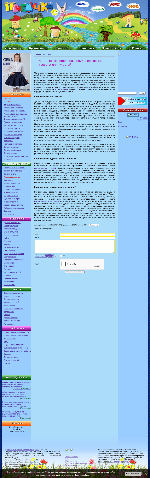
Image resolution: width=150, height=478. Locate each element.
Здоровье (8, 354)
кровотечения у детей (45, 168)
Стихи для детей (11, 226)
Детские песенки (11, 318)
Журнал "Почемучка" (12, 105)
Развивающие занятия (13, 108)
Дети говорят (9, 281)
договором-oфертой (119, 462)
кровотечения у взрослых (46, 201)
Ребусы (7, 315)
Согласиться (133, 473)
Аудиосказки (9, 312)
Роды (6, 342)
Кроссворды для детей (13, 293)
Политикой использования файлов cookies (70, 475)
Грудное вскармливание (14, 345)
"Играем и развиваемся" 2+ (15, 119)
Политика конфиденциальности (76, 463)
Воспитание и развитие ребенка (17, 351)
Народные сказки (11, 235)
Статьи (7, 363)
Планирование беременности (16, 332)
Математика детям (11, 138)
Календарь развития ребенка (16, 348)
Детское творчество (12, 321)
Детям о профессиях (12, 150)
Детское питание (11, 357)
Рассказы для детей (12, 229)
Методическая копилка (13, 205)
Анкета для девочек (12, 296)
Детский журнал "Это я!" (14, 125)
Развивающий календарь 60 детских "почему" (15, 115)
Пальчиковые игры (11, 247)
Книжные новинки (11, 278)
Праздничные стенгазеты (14, 168)
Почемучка (8, 159)
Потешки (7, 241)
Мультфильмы (10, 305)
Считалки (8, 269)
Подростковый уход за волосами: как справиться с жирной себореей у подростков (16, 384)
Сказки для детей (11, 232)
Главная (37, 54)
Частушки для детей (12, 272)
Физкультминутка (11, 202)
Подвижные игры (11, 196)
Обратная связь (71, 461)
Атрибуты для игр (11, 193)
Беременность (10, 339)
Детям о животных (11, 147)
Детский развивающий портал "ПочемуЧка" (22, 449)
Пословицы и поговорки (13, 260)
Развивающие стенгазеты (14, 111)
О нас (67, 459)
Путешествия (9, 324)
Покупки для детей (11, 360)
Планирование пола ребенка (16, 335)
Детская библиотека (12, 223)
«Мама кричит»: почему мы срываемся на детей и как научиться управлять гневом (14, 394)
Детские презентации (13, 135)
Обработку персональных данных (44, 256)
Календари (8, 180)
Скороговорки (9, 263)
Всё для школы (10, 174)
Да (64, 256)
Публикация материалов (14, 208)
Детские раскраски (11, 299)
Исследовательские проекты (16, 156)
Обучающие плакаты (12, 189)
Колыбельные (9, 250)
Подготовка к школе (12, 128)
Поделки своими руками (14, 132)
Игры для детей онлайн (13, 309)
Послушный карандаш (13, 144)
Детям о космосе (11, 153)
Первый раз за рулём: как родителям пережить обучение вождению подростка (15, 414)
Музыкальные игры (12, 199)
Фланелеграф (9, 186)
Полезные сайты (71, 465)
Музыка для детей (11, 302)
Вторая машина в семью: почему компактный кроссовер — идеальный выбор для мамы (16, 404)
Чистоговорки (9, 266)
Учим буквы (8, 141)
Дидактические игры (12, 183)
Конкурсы (8, 211)
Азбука (6, 238)
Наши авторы (9, 285)
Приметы (7, 275)
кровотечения (61, 89)
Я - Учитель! (9, 214)
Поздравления (10, 257)
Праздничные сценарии (14, 254)
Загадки (7, 244)
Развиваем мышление (13, 122)
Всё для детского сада (13, 171)
